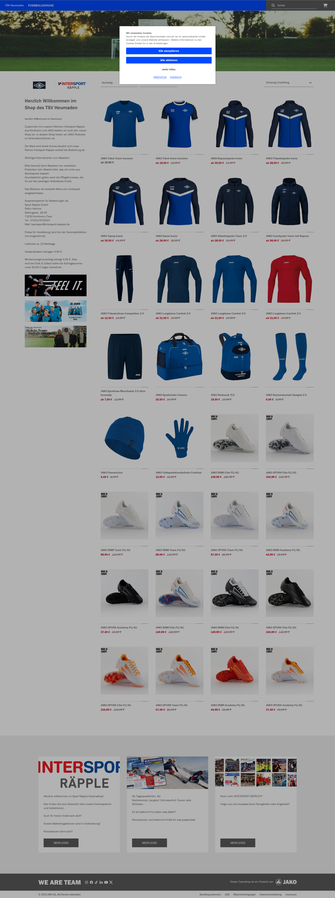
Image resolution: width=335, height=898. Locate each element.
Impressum (176, 77)
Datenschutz (160, 77)
